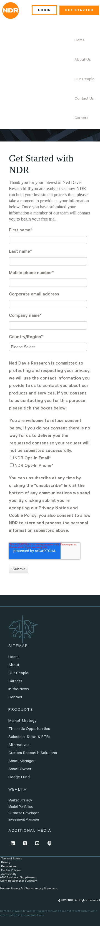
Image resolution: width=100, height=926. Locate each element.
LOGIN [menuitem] (44, 10)
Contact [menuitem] (15, 697)
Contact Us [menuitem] (84, 99)
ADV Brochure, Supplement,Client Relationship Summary (18, 879)
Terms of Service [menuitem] (11, 858)
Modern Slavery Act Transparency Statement (28, 888)
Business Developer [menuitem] (23, 813)
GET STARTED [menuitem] (79, 10)
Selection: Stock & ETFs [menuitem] (29, 737)
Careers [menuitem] (81, 118)
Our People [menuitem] (84, 79)
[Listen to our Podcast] (49, 843)
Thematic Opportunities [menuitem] (29, 729)
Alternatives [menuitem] (18, 745)
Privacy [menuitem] (5, 862)
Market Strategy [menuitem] (22, 721)
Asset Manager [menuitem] (21, 761)
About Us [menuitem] (82, 60)
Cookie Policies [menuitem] (11, 870)
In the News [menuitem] (18, 689)
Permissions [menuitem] (8, 866)
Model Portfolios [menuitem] (20, 807)
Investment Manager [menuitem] (23, 819)
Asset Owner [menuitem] (19, 769)
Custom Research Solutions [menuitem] (32, 753)
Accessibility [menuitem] (8, 874)
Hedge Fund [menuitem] (19, 777)
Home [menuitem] (79, 41)
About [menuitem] (13, 665)
